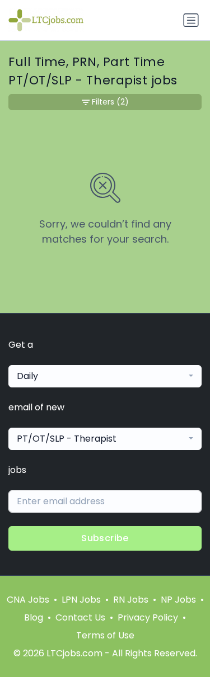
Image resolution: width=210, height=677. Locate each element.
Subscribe (105, 538)
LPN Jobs (81, 599)
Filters (110, 101)
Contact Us (80, 617)
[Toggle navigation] (191, 20)
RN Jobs (130, 599)
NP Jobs (178, 599)
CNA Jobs (28, 599)
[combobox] (105, 376)
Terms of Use (105, 635)
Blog (33, 617)
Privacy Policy (148, 617)
